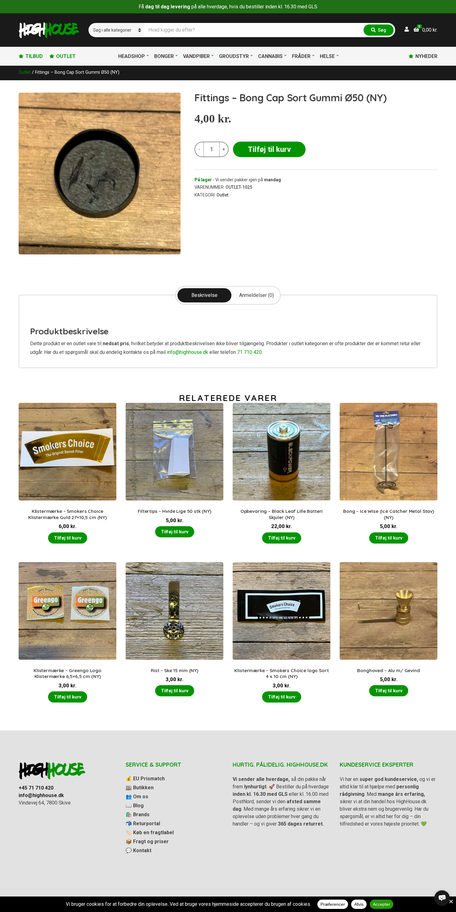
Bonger (164, 56)
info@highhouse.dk (187, 352)
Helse (327, 56)
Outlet (25, 72)
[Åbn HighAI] (442, 898)
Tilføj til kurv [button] (67, 538)
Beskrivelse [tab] (204, 295)
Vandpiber (196, 56)
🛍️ (138, 814)
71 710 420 (249, 352)
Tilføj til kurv (269, 149)
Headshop (131, 56)
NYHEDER (426, 56)
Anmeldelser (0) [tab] (256, 295)
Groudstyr (234, 56)
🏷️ (150, 832)
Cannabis (270, 56)
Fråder (301, 56)
